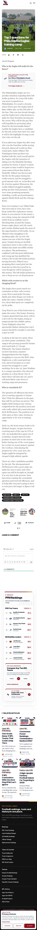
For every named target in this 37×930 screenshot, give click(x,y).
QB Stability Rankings (8, 836)
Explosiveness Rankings (9, 842)
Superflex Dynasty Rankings (10, 882)
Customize (7, 925)
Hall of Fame (5, 902)
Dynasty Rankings (7, 876)
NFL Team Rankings (8, 830)
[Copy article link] (13, 55)
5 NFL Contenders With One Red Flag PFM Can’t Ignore (9, 780)
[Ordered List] (15, 562)
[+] (29, 562)
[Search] (31, 3)
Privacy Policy (6, 921)
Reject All (18, 925)
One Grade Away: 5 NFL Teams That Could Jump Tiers (7, 738)
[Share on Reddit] (9, 55)
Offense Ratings (6, 839)
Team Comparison (7, 856)
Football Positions (7, 899)
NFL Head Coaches (7, 862)
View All (27, 608)
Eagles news (6, 494)
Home (7, 14)
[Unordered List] (17, 562)
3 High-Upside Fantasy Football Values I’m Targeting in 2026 (27, 778)
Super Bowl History (8, 892)
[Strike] (12, 562)
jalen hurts (25, 494)
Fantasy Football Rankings (9, 873)
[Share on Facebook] (18, 55)
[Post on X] (23, 55)
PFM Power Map (7, 859)
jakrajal (10, 48)
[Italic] (7, 562)
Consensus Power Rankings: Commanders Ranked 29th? (26, 736)
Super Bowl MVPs (7, 895)
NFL (13, 14)
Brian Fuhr (25, 752)
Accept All (29, 925)
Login (31, 549)
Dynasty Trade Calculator (9, 879)
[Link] (24, 562)
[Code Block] (22, 562)
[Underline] (10, 562)
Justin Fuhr (8, 754)
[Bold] (5, 562)
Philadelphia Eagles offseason (11, 497)
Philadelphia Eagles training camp (12, 500)
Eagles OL (16, 494)
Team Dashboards (7, 853)
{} (26, 562)
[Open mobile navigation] (34, 3)
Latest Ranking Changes (9, 833)
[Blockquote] (19, 562)
